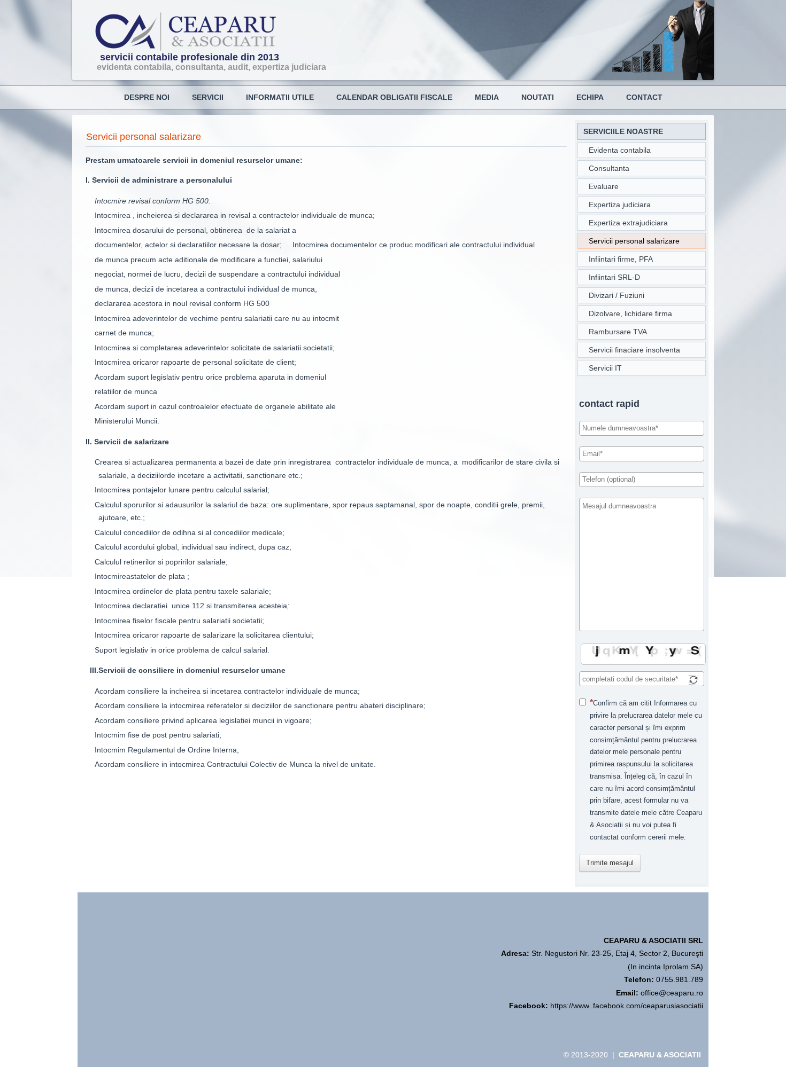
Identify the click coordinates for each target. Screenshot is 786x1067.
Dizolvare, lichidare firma (630, 313)
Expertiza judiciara (620, 204)
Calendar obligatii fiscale (394, 97)
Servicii (208, 97)
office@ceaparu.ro (672, 992)
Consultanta (609, 168)
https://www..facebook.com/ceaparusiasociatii (626, 1005)
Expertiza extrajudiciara (628, 222)
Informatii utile (280, 97)
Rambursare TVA (618, 331)
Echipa (590, 97)
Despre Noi (146, 97)
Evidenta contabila (620, 150)
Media (487, 97)
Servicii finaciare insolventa (634, 350)
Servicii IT (605, 368)
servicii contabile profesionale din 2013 (189, 57)
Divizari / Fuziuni (616, 295)
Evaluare (604, 186)
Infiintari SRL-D (614, 277)
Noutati (537, 97)
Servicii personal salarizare (143, 136)
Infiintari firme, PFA (621, 259)
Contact (644, 97)
